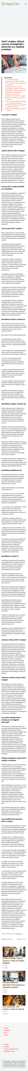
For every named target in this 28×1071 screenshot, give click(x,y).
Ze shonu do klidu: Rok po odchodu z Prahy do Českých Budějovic (13, 961)
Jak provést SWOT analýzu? (14, 86)
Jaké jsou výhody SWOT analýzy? (16, 96)
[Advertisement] (14, 20)
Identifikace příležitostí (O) (14, 92)
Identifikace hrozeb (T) (13, 94)
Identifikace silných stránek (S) (16, 88)
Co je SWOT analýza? (12, 79)
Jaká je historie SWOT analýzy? (15, 81)
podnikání (24, 939)
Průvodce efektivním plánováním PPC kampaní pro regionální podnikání (14, 985)
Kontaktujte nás (18, 933)
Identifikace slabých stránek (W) (16, 90)
